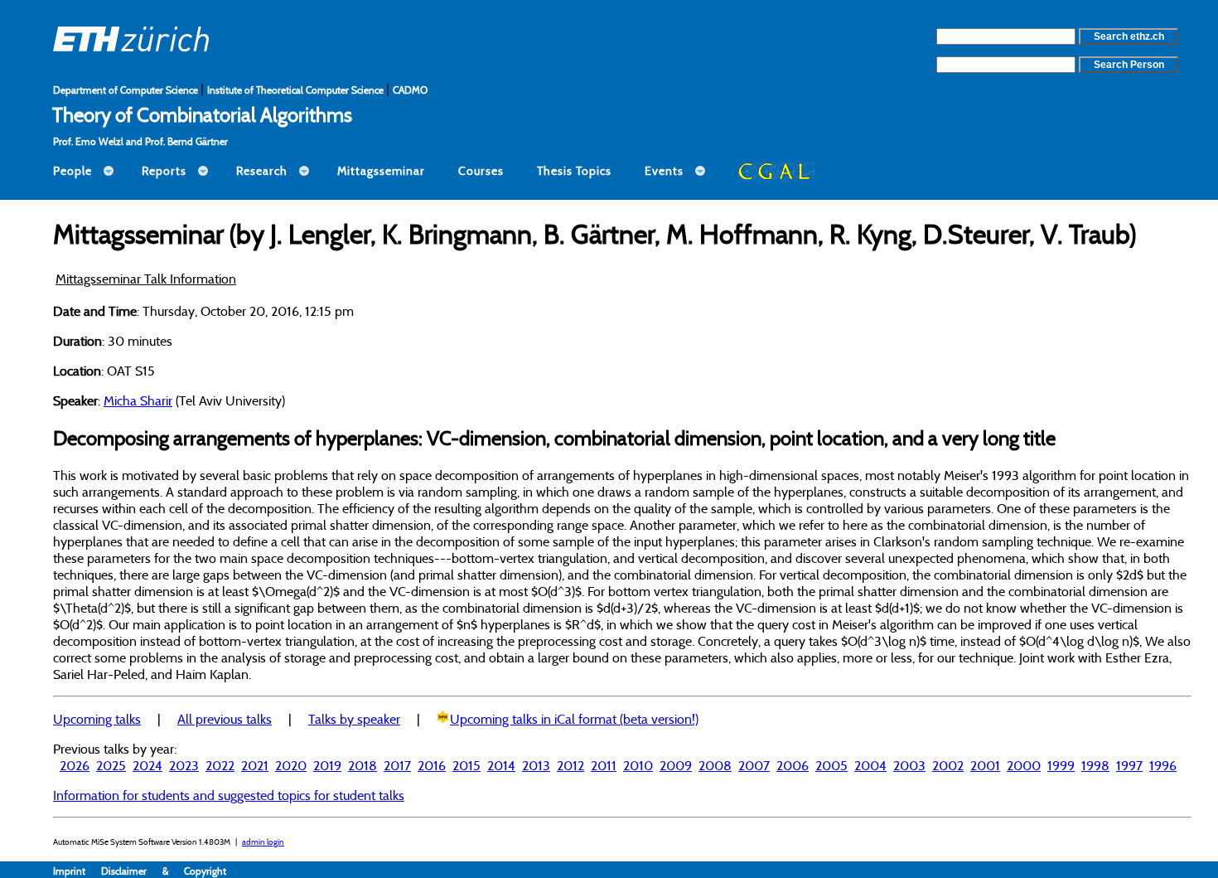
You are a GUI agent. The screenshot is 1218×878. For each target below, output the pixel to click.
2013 (536, 765)
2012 (570, 765)
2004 (870, 765)
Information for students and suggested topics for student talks (228, 795)
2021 (254, 765)
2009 (676, 765)
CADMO (410, 90)
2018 (362, 765)
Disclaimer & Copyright (163, 871)
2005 (831, 765)
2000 (1024, 765)
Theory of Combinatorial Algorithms (202, 114)
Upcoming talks (97, 719)
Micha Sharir (138, 400)
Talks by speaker (354, 719)
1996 (1163, 765)
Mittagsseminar (381, 170)
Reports (164, 170)
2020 (291, 765)
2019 (327, 765)
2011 (603, 765)
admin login (263, 842)
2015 (466, 765)
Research (262, 170)
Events (664, 170)
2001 (985, 765)
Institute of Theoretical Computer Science (296, 90)
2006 (792, 765)
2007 (754, 765)
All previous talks (224, 719)
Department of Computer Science (127, 90)
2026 (74, 765)
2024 (147, 765)
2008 (715, 765)
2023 (184, 765)
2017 (397, 765)
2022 (219, 765)
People (72, 170)
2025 (111, 765)
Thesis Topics (574, 170)
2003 (909, 765)
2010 (638, 765)
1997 (1129, 765)
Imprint (77, 871)
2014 (501, 765)
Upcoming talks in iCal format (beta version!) (574, 719)
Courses (481, 170)
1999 (1061, 765)
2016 (432, 765)
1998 (1095, 765)
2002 (948, 765)
